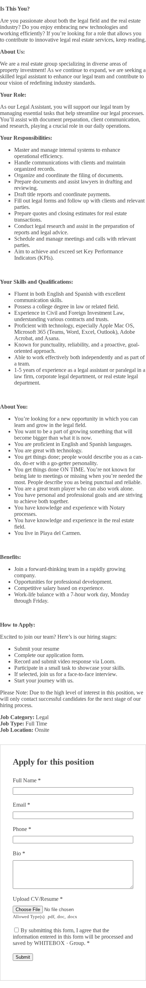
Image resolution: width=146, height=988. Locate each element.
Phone (22, 829)
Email (21, 805)
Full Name (27, 780)
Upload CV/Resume (38, 899)
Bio (19, 853)
